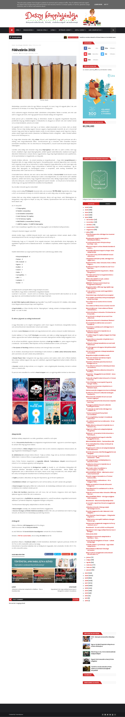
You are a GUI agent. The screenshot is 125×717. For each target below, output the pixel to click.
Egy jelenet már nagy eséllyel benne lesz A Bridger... (100, 530)
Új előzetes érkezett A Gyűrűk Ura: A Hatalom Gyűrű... (98, 331)
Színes (53, 30)
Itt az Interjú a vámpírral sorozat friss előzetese (99, 317)
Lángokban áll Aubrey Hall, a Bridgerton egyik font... (100, 259)
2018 (86, 581)
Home (13, 45)
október (89, 225)
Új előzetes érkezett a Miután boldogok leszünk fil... (99, 393)
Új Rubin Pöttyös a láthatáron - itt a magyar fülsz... (98, 481)
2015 (86, 588)
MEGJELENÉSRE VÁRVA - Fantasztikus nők (100, 441)
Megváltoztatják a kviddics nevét (97, 355)
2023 (86, 215)
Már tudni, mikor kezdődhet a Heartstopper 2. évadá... (96, 469)
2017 (86, 583)
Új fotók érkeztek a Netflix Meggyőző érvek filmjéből (101, 452)
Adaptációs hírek (56, 37)
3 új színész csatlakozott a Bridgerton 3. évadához (100, 327)
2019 (86, 578)
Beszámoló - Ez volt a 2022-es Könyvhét (100, 527)
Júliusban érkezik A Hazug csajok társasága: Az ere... (97, 508)
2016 (86, 586)
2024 (87, 212)
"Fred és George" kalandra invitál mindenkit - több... (97, 457)
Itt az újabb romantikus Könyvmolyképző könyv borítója (100, 298)
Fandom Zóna (42, 30)
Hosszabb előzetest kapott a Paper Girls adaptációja (100, 251)
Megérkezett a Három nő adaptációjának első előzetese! (100, 448)
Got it (106, 4)
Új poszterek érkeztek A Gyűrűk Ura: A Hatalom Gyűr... (99, 387)
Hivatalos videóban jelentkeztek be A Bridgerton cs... (99, 362)
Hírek (17, 30)
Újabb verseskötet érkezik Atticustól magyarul (99, 485)
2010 (86, 601)
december (90, 220)
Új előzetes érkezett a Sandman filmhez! (100, 320)
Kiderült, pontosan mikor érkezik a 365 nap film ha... (101, 493)
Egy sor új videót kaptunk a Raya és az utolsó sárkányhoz (102, 645)
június (88, 557)
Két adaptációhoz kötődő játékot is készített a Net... (98, 461)
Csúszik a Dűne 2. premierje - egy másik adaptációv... (100, 545)
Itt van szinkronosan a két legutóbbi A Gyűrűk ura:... (99, 292)
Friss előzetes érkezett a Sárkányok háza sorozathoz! (100, 366)
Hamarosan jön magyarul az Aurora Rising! (101, 390)
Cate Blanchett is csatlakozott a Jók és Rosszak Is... (99, 489)
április (88, 562)
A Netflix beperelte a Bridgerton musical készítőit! (100, 235)
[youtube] (113, 715)
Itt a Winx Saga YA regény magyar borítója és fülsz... (101, 336)
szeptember (90, 227)
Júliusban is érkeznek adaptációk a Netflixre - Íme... (98, 537)
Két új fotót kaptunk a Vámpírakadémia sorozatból (100, 352)
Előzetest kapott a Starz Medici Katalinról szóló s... (100, 247)
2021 (86, 573)
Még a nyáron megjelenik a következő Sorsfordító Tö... (99, 553)
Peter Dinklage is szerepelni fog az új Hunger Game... (99, 383)
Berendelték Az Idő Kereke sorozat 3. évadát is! (99, 323)
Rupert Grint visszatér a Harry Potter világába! (102, 660)
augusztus (90, 230)
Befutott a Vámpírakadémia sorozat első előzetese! (100, 344)
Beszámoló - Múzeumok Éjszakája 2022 (99, 501)
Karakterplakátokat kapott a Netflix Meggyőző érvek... (99, 438)
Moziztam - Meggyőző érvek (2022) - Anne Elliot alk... (100, 375)
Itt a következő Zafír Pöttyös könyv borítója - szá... (98, 243)
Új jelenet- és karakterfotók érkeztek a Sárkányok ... (99, 434)
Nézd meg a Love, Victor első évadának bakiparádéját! (103, 653)
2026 (86, 207)
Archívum (91, 204)
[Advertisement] (99, 142)
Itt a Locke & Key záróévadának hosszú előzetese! (99, 255)
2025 (86, 210)
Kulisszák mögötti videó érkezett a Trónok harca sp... (101, 379)
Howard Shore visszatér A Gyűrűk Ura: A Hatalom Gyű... (99, 340)
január (88, 570)
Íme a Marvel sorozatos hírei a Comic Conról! (99, 302)
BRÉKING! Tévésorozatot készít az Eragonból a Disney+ (98, 283)
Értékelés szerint (65, 30)
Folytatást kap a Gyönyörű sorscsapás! (100, 295)
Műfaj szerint (80, 30)
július (88, 232)
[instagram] (105, 715)
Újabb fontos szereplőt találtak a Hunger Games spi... (100, 520)
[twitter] (108, 715)
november (90, 222)
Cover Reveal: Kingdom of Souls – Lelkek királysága (100, 541)
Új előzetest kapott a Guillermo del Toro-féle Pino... (100, 267)
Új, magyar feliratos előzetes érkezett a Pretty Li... (100, 371)
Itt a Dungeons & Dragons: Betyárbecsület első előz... (101, 348)
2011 (86, 598)
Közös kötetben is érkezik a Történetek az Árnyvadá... (100, 313)
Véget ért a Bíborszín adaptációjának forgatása (99, 430)
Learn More (98, 4)
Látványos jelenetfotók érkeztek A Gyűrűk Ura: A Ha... (101, 401)
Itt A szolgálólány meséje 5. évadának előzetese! (99, 418)
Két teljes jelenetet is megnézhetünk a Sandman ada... (99, 275)
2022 (86, 217)
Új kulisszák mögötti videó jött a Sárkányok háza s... (97, 239)
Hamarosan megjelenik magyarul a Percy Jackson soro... (100, 524)
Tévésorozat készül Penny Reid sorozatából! (97, 414)
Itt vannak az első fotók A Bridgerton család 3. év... (99, 409)
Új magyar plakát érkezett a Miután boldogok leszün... (98, 405)
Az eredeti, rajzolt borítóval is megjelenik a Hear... (100, 504)
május (88, 560)
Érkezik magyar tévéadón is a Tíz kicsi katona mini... (99, 477)
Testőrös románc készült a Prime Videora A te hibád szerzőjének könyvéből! (86, 37)
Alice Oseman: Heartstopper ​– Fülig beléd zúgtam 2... (100, 516)
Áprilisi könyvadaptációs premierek (20, 579)
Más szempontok (95, 30)
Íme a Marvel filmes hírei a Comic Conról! (100, 306)
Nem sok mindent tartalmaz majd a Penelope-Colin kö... (98, 358)
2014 (86, 591)
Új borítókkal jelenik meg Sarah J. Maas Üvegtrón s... (99, 271)
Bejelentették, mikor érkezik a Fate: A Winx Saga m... (101, 263)
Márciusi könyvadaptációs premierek (42, 579)
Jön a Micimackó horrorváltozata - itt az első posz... (100, 422)
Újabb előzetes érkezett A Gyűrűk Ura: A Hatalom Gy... (100, 426)
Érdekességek (28, 30)
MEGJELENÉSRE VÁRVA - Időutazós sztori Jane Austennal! (99, 473)
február (89, 567)
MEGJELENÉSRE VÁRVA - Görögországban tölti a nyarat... (100, 497)
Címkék (107, 204)
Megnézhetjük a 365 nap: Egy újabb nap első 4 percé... (99, 288)
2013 (86, 593)
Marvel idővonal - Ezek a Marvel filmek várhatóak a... (99, 309)
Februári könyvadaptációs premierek (64, 579)
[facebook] (103, 715)
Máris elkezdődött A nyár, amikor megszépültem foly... (97, 279)
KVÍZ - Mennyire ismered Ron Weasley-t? (103, 638)
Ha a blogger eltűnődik (22, 45)
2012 (86, 596)
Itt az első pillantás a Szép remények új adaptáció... (99, 444)
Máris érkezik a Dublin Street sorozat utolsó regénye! (99, 397)
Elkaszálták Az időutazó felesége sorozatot (97, 549)
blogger (75, 599)
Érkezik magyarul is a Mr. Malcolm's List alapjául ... (99, 512)
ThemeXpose (19, 714)
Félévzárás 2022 (91, 534)
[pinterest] (110, 715)
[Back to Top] (115, 715)
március (89, 565)
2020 (87, 576)
